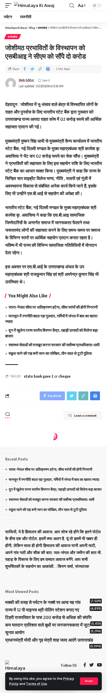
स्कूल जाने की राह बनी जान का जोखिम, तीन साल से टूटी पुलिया (50, 353)
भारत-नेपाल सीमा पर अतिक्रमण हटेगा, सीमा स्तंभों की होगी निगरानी (53, 307)
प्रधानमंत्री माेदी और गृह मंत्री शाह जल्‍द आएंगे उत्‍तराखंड (49, 640)
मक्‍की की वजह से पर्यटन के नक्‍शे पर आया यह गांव (43, 602)
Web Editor (26, 80)
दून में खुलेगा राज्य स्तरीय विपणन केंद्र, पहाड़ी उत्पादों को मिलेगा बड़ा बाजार (55, 489)
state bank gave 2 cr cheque (47, 376)
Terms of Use (36, 684)
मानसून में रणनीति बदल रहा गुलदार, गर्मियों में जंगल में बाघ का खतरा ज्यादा (54, 479)
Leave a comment (85, 415)
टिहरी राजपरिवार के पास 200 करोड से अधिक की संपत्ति (48, 617)
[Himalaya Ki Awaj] (34, 5)
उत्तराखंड (12, 36)
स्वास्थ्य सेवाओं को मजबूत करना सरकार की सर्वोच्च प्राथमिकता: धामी (54, 344)
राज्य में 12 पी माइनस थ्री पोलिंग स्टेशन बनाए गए (42, 609)
